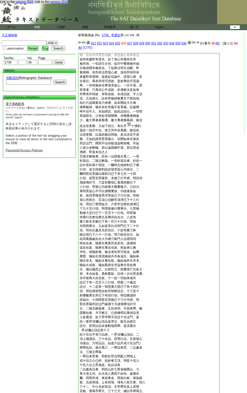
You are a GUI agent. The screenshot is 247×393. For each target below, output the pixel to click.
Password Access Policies (24, 150)
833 (165, 43)
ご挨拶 (60, 27)
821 (93, 43)
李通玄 (115, 35)
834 (171, 43)
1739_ (106, 35)
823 (105, 43)
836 (183, 43)
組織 (85, 27)
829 (141, 43)
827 (129, 43)
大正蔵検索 (9, 35)
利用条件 (110, 27)
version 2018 (59, 2)
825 (117, 43)
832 (159, 43)
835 (177, 43)
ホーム (11, 27)
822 (99, 43)
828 (135, 43)
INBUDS (12, 78)
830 (147, 43)
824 (111, 43)
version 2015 (25, 2)
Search (60, 82)
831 (153, 43)
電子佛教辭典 (15, 104)
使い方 (134, 27)
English (159, 27)
